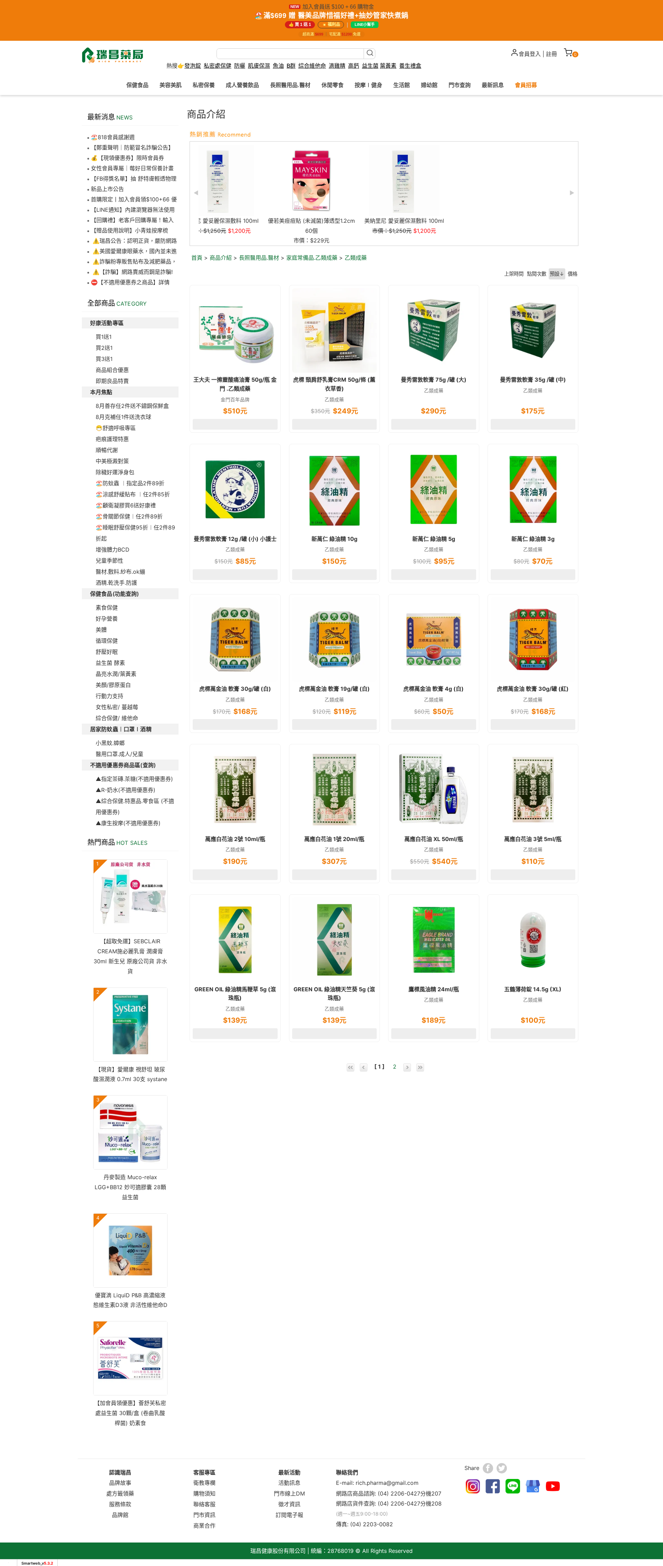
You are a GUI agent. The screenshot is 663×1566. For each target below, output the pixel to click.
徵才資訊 (289, 1504)
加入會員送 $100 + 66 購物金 (338, 7)
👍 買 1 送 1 (300, 24)
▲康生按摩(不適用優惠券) (128, 823)
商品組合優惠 (112, 369)
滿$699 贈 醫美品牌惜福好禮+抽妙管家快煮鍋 (336, 15)
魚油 (278, 66)
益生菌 (370, 66)
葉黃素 (388, 66)
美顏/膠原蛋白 (113, 684)
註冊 (551, 53)
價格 (572, 274)
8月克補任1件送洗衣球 (123, 416)
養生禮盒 (410, 66)
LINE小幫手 (365, 24)
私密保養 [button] (204, 85)
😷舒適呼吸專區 (116, 427)
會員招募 (526, 85)
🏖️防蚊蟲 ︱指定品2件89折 (130, 483)
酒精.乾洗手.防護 (116, 582)
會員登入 (530, 53)
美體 (101, 629)
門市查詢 (460, 85)
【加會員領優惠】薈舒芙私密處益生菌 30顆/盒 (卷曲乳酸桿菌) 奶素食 (130, 1413)
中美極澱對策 (112, 461)
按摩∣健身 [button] (368, 85)
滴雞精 (337, 66)
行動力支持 (109, 696)
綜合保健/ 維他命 (117, 718)
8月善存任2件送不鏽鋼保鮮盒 (132, 405)
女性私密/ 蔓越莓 (117, 707)
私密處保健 (217, 66)
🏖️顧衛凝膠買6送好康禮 (126, 505)
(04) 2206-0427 (399, 1493)
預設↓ (557, 274)
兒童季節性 (109, 560)
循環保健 (107, 640)
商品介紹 (221, 257)
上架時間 (513, 274)
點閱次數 (536, 274)
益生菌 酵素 (110, 662)
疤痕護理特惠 (112, 439)
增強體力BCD (112, 549)
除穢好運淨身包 (115, 472)
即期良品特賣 (112, 381)
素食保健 (107, 607)
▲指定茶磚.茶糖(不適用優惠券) (134, 778)
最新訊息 (493, 85)
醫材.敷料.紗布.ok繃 (120, 571)
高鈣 (353, 66)
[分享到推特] (502, 1468)
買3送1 (104, 358)
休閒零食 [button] (332, 85)
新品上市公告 (107, 188)
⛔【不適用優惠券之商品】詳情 (130, 282)
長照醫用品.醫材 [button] (290, 85)
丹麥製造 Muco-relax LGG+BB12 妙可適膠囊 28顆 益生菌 (130, 1187)
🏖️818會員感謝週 (113, 137)
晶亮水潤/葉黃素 (116, 673)
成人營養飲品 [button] (242, 85)
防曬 (239, 65)
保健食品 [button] (137, 85)
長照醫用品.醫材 (259, 257)
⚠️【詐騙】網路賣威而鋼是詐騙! (132, 271)
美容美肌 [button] (171, 85)
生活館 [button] (401, 85)
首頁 (196, 257)
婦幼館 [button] (429, 85)
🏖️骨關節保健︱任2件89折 (129, 516)
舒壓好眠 (107, 651)
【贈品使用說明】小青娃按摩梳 (129, 230)
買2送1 (104, 347)
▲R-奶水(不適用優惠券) (125, 789)
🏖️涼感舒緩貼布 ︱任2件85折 (133, 494)
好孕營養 (107, 618)
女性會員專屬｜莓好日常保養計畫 (132, 168)
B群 (291, 65)
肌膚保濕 (259, 65)
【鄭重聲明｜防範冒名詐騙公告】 (132, 147)
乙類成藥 (356, 257)
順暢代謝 (107, 450)
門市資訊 (204, 1514)
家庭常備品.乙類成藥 (311, 257)
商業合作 (204, 1525)
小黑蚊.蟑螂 (110, 742)
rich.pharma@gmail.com (387, 1482)
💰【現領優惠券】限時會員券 (127, 157)
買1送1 (104, 336)
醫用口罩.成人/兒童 (119, 754)
